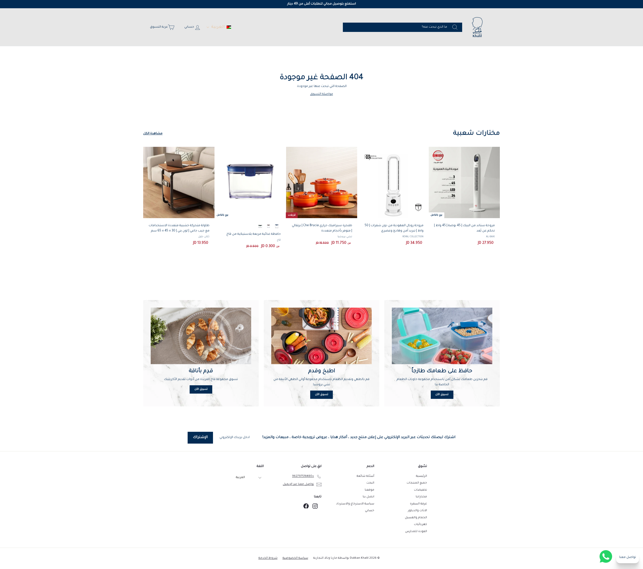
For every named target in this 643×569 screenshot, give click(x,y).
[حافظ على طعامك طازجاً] (442, 336)
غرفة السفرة (418, 504)
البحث (370, 483)
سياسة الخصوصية (295, 558)
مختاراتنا (421, 497)
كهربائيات (420, 524)
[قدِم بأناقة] (201, 336)
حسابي (369, 510)
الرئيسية (421, 476)
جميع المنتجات (417, 483)
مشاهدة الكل (153, 133)
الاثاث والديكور (417, 510)
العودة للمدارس (416, 531)
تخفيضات (420, 490)
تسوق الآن (442, 394)
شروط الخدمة (268, 558)
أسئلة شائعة (365, 476)
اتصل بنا (368, 497)
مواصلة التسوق (321, 94)
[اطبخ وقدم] (321, 336)
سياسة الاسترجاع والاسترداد (355, 504)
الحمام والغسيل (416, 517)
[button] (219, 27)
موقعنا (369, 490)
